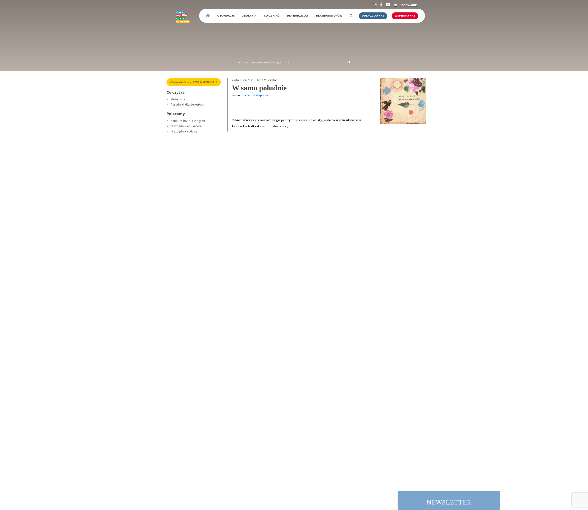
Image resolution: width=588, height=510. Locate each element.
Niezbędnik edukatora (186, 126)
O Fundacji (225, 15)
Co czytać (271, 15)
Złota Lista (178, 99)
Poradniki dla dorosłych (187, 104)
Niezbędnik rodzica (184, 131)
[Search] (344, 62)
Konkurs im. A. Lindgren (188, 121)
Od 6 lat (255, 80)
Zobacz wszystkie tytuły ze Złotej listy (193, 82)
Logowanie (408, 5)
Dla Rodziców (297, 15)
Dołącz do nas (373, 15)
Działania (248, 15)
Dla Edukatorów (329, 15)
